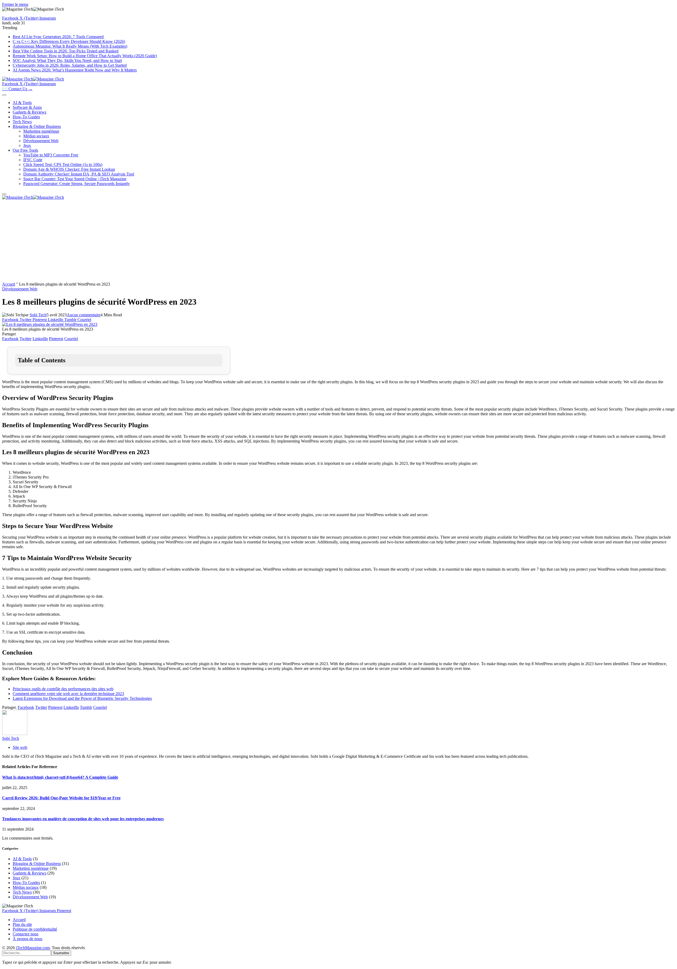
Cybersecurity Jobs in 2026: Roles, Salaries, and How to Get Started (70, 65)
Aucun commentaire (83, 315)
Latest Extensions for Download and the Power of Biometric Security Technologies (82, 698)
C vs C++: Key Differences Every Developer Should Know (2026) (69, 41)
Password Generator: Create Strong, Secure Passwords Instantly (76, 183)
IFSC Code (32, 159)
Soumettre (61, 953)
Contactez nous (25, 934)
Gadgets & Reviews (29, 112)
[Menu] (4, 95)
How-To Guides (26, 117)
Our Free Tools (25, 150)
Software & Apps (27, 107)
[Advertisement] (338, 242)
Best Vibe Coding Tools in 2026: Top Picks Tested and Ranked (65, 51)
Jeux (27, 145)
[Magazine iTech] (33, 79)
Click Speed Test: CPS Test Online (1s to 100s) (62, 164)
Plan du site (22, 924)
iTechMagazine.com (33, 947)
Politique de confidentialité (35, 929)
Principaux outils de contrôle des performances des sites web (63, 689)
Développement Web (40, 140)
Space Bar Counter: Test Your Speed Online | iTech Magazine (74, 179)
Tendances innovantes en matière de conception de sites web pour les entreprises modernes (83, 819)
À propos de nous (27, 938)
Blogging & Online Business (37, 126)
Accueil (8, 284)
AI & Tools (22, 102)
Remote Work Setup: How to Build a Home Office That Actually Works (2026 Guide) (85, 55)
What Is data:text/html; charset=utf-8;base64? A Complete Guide (60, 777)
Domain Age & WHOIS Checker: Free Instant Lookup (69, 169)
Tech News (22, 121)
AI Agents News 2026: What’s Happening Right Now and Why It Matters (75, 70)
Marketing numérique (41, 131)
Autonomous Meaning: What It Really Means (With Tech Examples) (70, 46)
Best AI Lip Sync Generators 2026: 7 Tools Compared (58, 36)
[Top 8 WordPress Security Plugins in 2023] (49, 324)
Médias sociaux (36, 136)
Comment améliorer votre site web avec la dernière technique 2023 (68, 693)
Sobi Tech (38, 315)
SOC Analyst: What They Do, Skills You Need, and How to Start (67, 60)
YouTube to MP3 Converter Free (50, 155)
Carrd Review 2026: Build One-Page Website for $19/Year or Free (61, 798)
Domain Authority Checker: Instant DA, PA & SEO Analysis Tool (78, 174)
